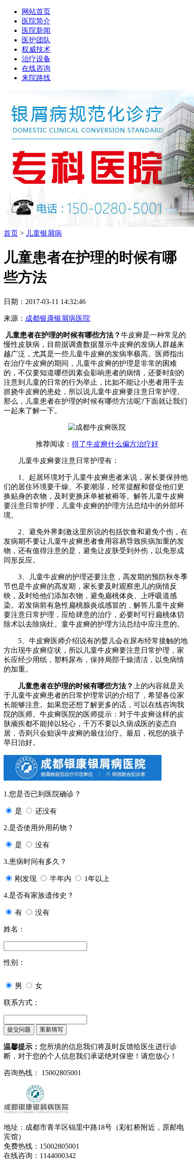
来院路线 (36, 78)
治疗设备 (36, 59)
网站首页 (36, 11)
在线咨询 (36, 68)
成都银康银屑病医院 (57, 318)
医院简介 (36, 21)
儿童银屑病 (44, 233)
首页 (11, 233)
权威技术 (36, 49)
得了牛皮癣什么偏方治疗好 (115, 444)
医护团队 (36, 40)
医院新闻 (36, 30)
